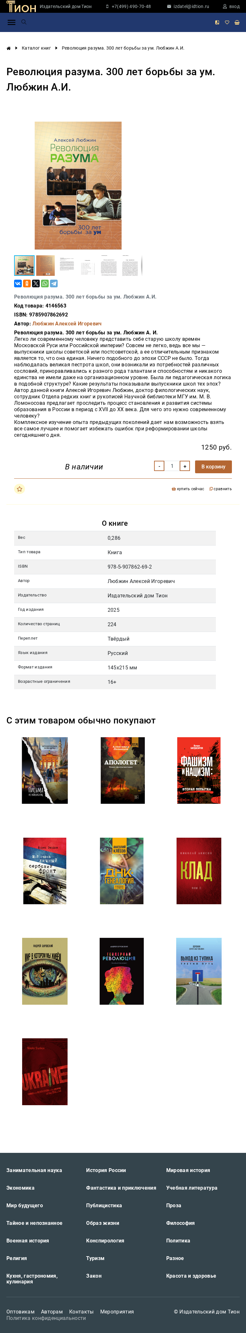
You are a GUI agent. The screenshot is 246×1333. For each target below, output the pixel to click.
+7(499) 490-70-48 (131, 6)
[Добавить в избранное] (19, 489)
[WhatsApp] (45, 283)
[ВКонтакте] (18, 283)
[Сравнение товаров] (217, 22)
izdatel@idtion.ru (191, 6)
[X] (36, 283)
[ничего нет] (237, 22)
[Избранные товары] (227, 22)
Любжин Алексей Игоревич (67, 324)
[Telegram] (54, 283)
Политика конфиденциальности (46, 1318)
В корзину (213, 467)
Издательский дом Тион (66, 6)
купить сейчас (190, 489)
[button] (136, 127)
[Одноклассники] (27, 283)
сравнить (222, 489)
